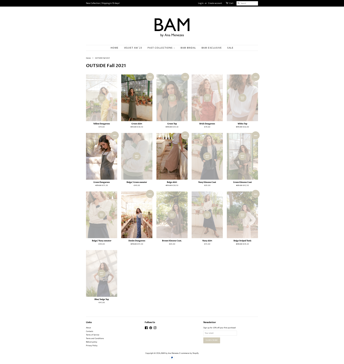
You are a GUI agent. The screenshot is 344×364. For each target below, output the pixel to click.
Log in (201, 3)
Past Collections (160, 47)
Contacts (89, 331)
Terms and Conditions (95, 338)
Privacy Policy (91, 345)
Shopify (195, 353)
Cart (231, 3)
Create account (215, 3)
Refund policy (91, 342)
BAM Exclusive (212, 47)
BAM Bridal (188, 47)
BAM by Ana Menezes (170, 353)
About (88, 327)
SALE (230, 47)
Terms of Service (92, 335)
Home (115, 47)
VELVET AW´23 (133, 47)
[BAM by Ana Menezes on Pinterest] (150, 328)
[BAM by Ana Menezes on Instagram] (154, 328)
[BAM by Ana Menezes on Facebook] (146, 328)
